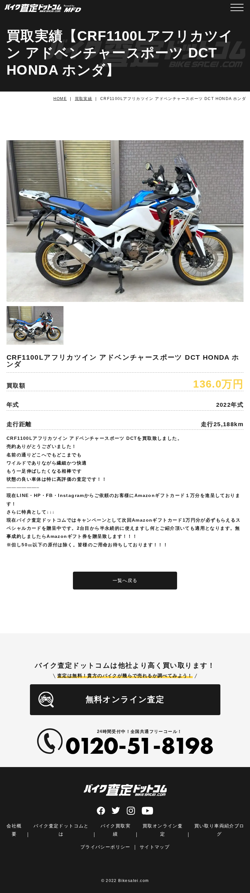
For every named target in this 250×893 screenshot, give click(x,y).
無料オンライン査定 (125, 699)
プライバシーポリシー (105, 847)
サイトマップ (155, 847)
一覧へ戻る (125, 580)
